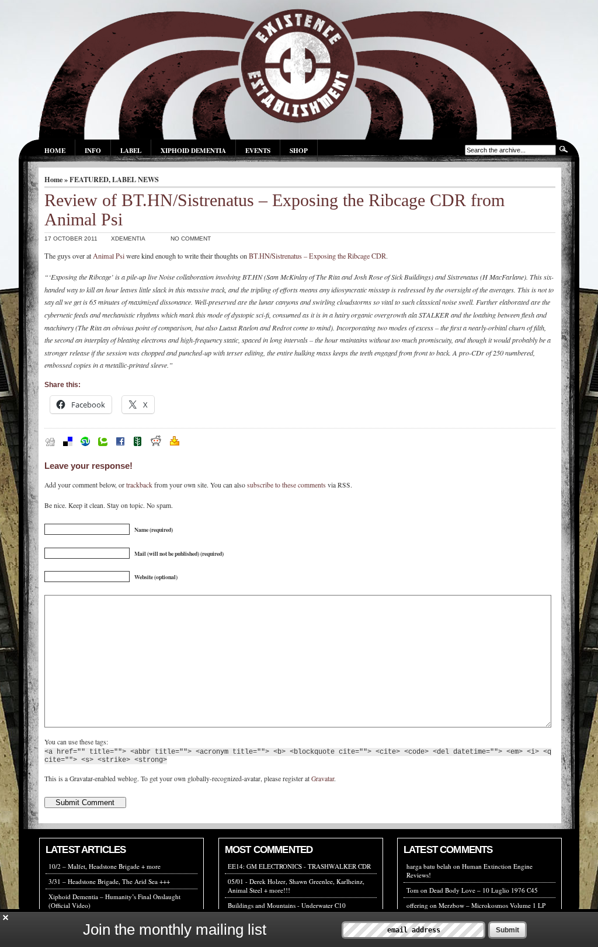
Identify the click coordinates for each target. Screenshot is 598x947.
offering (417, 905)
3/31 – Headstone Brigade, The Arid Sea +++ (109, 881)
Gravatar (322, 778)
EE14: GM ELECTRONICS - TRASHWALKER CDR (299, 866)
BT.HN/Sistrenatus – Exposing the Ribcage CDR (317, 255)
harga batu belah (428, 866)
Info (93, 150)
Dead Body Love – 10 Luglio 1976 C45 (483, 890)
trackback (139, 485)
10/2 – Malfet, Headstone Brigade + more (104, 866)
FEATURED (89, 179)
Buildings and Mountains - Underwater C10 (287, 905)
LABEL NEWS (135, 179)
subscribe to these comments (286, 485)
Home (54, 150)
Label (130, 150)
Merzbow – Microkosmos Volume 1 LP (492, 905)
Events (257, 150)
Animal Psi (108, 255)
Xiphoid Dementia (193, 150)
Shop (299, 150)
